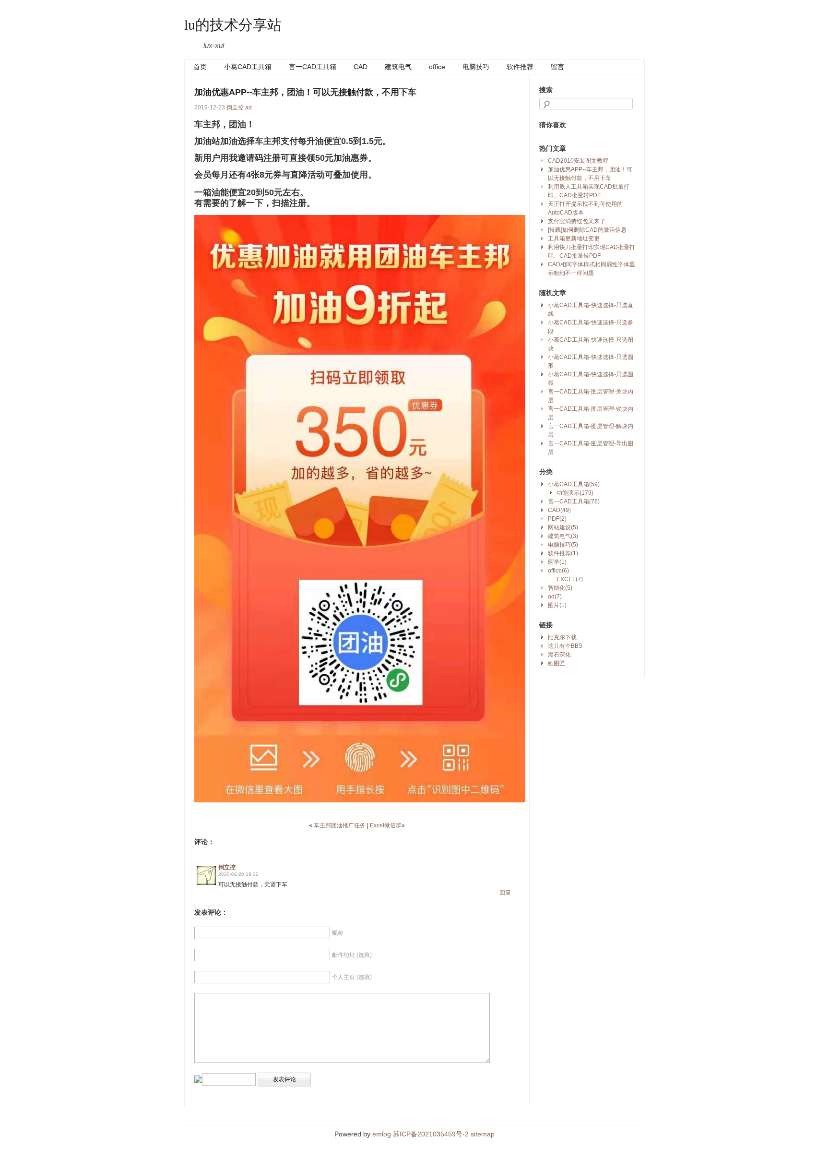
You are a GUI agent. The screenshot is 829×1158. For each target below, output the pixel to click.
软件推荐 (520, 67)
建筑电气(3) (563, 536)
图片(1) (557, 605)
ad (248, 107)
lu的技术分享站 (233, 24)
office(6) (558, 570)
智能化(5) (560, 588)
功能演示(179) (575, 492)
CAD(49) (559, 510)
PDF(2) (557, 518)
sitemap (483, 1134)
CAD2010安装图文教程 (578, 160)
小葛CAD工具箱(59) (574, 484)
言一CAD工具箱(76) (574, 501)
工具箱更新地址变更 (574, 238)
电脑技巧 (475, 67)
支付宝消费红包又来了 (576, 221)
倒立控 (235, 107)
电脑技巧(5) (563, 544)
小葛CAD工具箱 (248, 67)
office (437, 67)
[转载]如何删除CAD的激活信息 (587, 230)
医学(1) (557, 562)
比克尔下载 (562, 637)
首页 (200, 67)
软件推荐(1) (563, 553)
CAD (360, 67)
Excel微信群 (386, 825)
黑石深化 (559, 654)
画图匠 (556, 663)
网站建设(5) (563, 527)
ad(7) (555, 596)
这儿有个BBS (565, 646)
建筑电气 (398, 67)
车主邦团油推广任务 (340, 825)
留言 (557, 67)
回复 (505, 892)
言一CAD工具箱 (312, 67)
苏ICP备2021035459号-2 (431, 1134)
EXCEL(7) (570, 579)
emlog (381, 1134)
